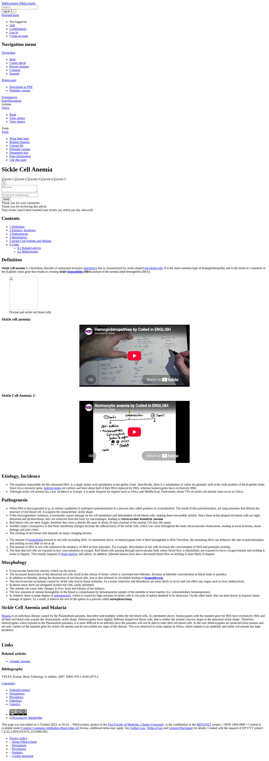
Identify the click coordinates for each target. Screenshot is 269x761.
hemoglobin (75, 271)
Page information (20, 156)
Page (5, 100)
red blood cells (154, 268)
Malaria (6, 615)
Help (12, 59)
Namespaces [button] (9, 97)
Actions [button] (6, 104)
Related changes (19, 142)
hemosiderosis (154, 577)
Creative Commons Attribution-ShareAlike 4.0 (50, 728)
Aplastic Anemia (19, 661)
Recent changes (19, 66)
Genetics (14, 704)
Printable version (19, 90)
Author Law (137, 728)
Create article (17, 63)
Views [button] (5, 107)
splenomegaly (62, 595)
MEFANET (204, 724)
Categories (8, 683)
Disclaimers (19, 745)
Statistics (17, 752)
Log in (6, 11)
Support (14, 73)
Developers (19, 749)
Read (12, 114)
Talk (12, 25)
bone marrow (69, 554)
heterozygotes (52, 488)
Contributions (17, 29)
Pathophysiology (19, 690)
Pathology (15, 700)
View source (17, 118)
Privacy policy (18, 738)
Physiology (16, 697)
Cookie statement (22, 756)
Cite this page (17, 159)
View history (17, 121)
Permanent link (18, 152)
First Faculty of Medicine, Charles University (136, 724)
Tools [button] (5, 128)
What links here (19, 138)
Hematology (17, 693)
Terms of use (155, 728)
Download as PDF (21, 87)
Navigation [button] (8, 52)
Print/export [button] (9, 80)
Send (6, 199)
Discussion (14, 100)
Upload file (16, 145)
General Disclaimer (181, 728)
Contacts (14, 70)
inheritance (90, 268)
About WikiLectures (24, 741)
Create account (18, 36)
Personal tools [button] (10, 15)
